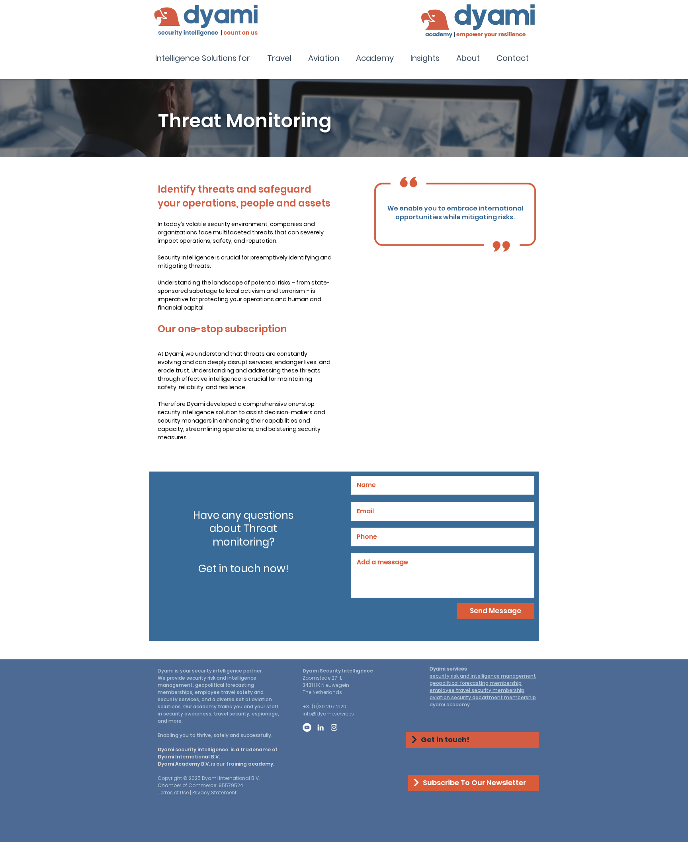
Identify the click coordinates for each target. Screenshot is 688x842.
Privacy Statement (214, 792)
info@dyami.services (328, 713)
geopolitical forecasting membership (476, 683)
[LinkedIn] (320, 727)
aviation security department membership (483, 697)
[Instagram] (334, 727)
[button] (205, 58)
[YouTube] (307, 727)
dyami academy (450, 704)
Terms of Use (173, 792)
